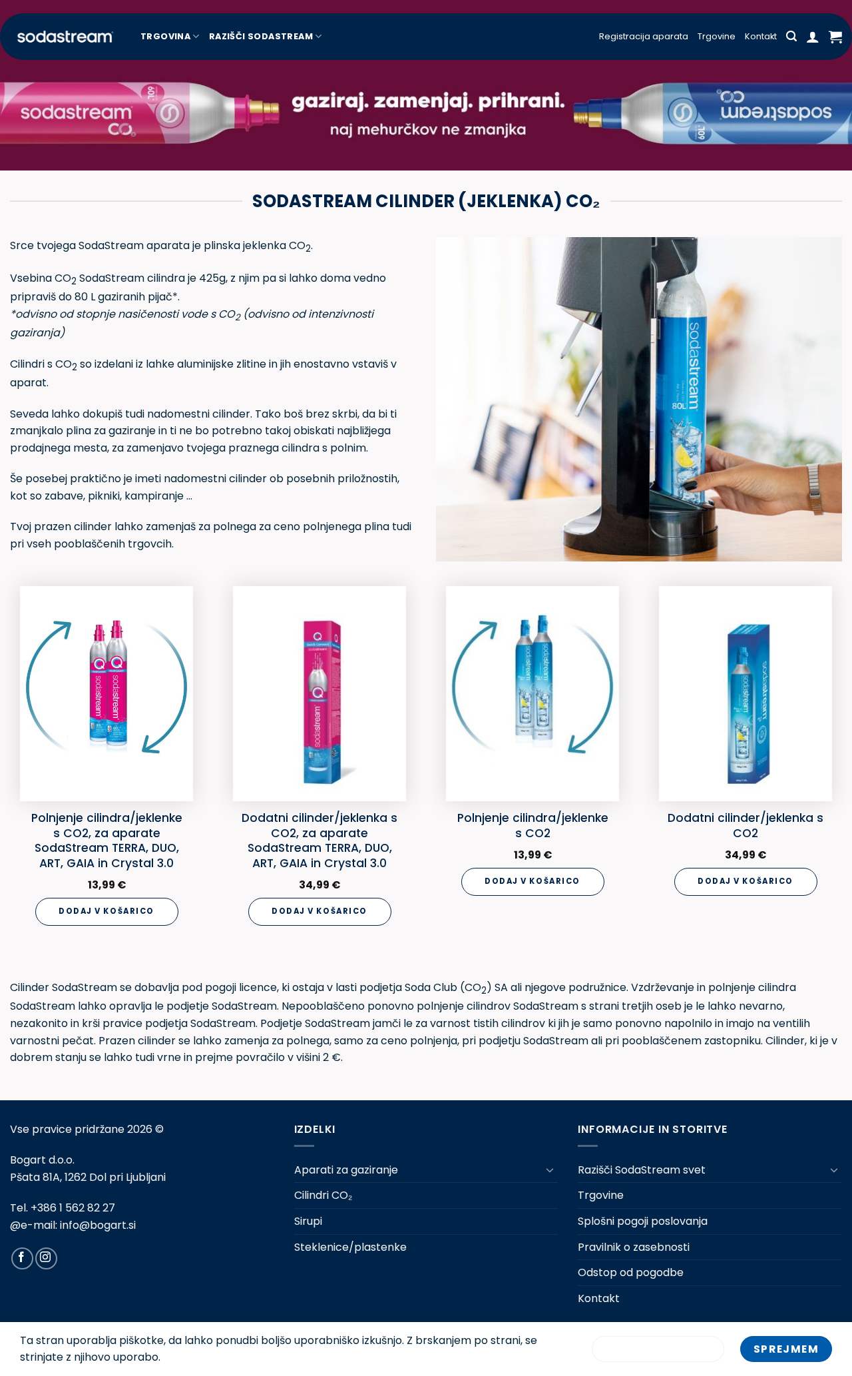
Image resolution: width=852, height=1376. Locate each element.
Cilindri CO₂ (323, 1195)
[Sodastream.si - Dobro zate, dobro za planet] (65, 36)
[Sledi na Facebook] (22, 1258)
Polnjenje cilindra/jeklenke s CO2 (532, 826)
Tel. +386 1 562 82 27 (62, 1207)
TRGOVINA (165, 36)
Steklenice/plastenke (350, 1247)
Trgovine (717, 36)
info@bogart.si (98, 1225)
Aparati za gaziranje (346, 1170)
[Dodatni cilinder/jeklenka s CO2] (745, 693)
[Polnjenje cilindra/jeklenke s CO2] (532, 693)
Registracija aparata (643, 36)
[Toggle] (550, 1170)
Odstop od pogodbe (631, 1272)
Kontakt (761, 36)
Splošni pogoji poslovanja (643, 1221)
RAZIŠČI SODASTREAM (261, 36)
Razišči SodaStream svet (642, 1170)
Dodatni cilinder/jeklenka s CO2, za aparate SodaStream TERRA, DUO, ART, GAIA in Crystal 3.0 (319, 841)
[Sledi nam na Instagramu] (46, 1258)
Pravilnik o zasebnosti (634, 1247)
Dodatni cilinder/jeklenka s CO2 (745, 826)
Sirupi (308, 1221)
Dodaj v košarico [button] (106, 911)
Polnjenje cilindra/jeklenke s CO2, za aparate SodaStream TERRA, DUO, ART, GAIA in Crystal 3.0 (106, 841)
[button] (791, 36)
